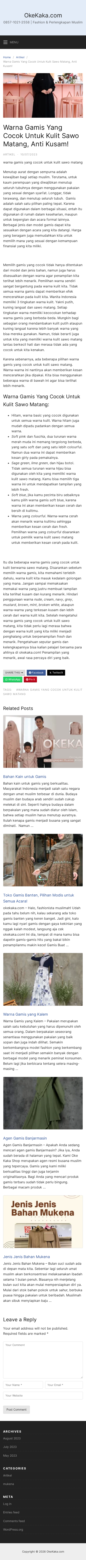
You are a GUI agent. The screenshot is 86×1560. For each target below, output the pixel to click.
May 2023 (10, 1455)
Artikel (20, 57)
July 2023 (10, 1447)
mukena (8, 1484)
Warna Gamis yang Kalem (25, 1014)
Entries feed (11, 1512)
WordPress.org (13, 1529)
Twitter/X (57, 672)
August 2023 (12, 1438)
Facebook (37, 672)
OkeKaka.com (43, 15)
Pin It (31, 679)
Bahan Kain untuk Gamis (25, 776)
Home (7, 57)
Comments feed (14, 1521)
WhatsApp (14, 679)
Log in (7, 1503)
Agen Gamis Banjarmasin (25, 1138)
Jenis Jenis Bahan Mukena (26, 1257)
